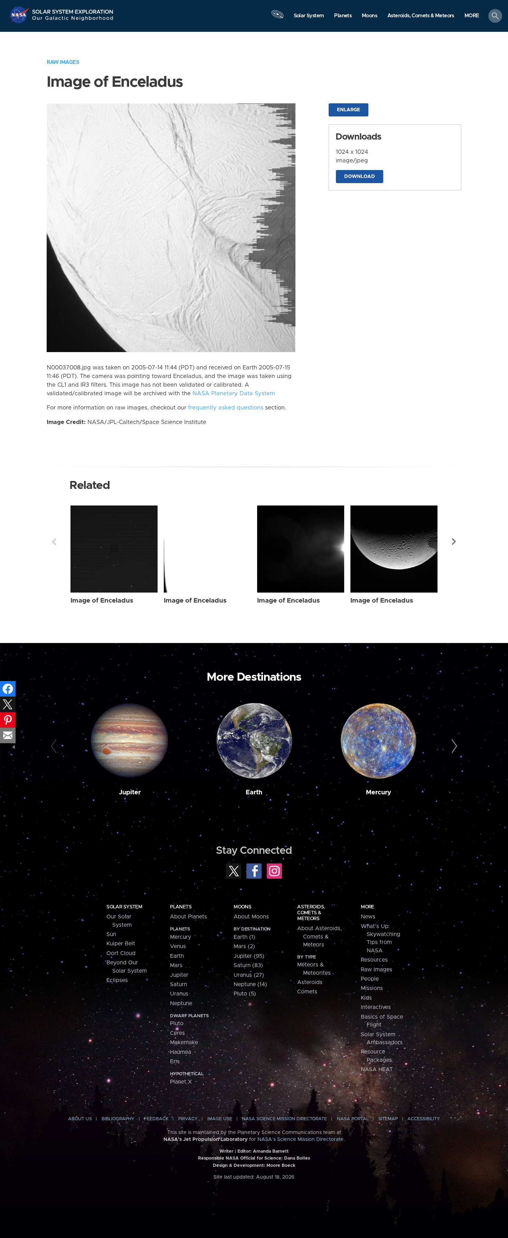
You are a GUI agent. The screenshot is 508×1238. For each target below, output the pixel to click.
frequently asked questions (225, 407)
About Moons (251, 916)
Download (359, 176)
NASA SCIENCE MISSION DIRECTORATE (284, 1119)
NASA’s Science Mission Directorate (300, 1139)
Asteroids (309, 982)
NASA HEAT (377, 1069)
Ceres (177, 1033)
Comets (307, 991)
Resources (374, 960)
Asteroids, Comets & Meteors (311, 913)
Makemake (184, 1042)
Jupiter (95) (249, 956)
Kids (366, 998)
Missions (372, 988)
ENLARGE (348, 109)
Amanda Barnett (271, 1151)
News (368, 916)
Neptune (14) (250, 984)
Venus (178, 946)
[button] (472, 16)
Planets (180, 907)
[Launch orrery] (277, 17)
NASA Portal (353, 1119)
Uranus (179, 993)
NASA (20, 15)
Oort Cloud (120, 953)
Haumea (180, 1052)
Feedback (156, 1119)
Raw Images (63, 62)
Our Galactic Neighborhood (73, 20)
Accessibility (423, 1119)
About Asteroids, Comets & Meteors (319, 936)
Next (454, 541)
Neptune (181, 1003)
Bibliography (118, 1119)
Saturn (178, 984)
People (370, 979)
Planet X (181, 1082)
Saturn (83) (248, 965)
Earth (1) (244, 937)
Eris (175, 1061)
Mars (176, 965)
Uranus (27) (249, 975)
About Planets (188, 916)
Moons (242, 907)
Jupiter (130, 792)
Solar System (124, 907)
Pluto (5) (245, 993)
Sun (111, 934)
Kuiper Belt (120, 943)
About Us (80, 1119)
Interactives (376, 1007)
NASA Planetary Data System (233, 393)
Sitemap (388, 1119)
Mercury (378, 792)
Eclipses (117, 980)
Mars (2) (244, 946)
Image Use (219, 1119)
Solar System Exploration (73, 10)
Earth (254, 792)
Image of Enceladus (101, 600)
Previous (54, 541)
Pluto (177, 1023)
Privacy (188, 1119)
